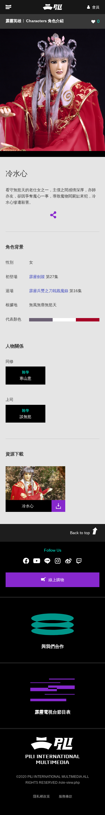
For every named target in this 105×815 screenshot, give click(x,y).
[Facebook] (26, 561)
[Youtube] (36, 561)
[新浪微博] (68, 561)
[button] (93, 7)
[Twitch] (79, 561)
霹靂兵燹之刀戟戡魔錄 (48, 290)
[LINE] (47, 561)
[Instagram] (57, 561)
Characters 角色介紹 (45, 21)
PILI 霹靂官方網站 (52, 7)
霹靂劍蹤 (37, 276)
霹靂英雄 (13, 21)
